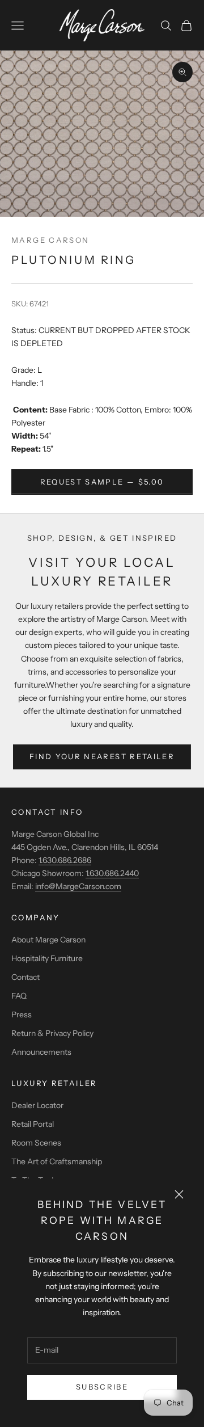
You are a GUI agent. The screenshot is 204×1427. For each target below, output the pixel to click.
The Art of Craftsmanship (56, 1161)
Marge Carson (50, 240)
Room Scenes (36, 1143)
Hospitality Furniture (47, 958)
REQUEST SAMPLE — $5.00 (102, 481)
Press (21, 1014)
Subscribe (102, 1386)
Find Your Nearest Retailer (102, 756)
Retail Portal (32, 1124)
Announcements (41, 1052)
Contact (25, 977)
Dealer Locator (37, 1105)
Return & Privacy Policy (52, 1033)
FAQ (19, 996)
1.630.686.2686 (65, 860)
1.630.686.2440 (112, 873)
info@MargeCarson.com (78, 886)
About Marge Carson (48, 940)
